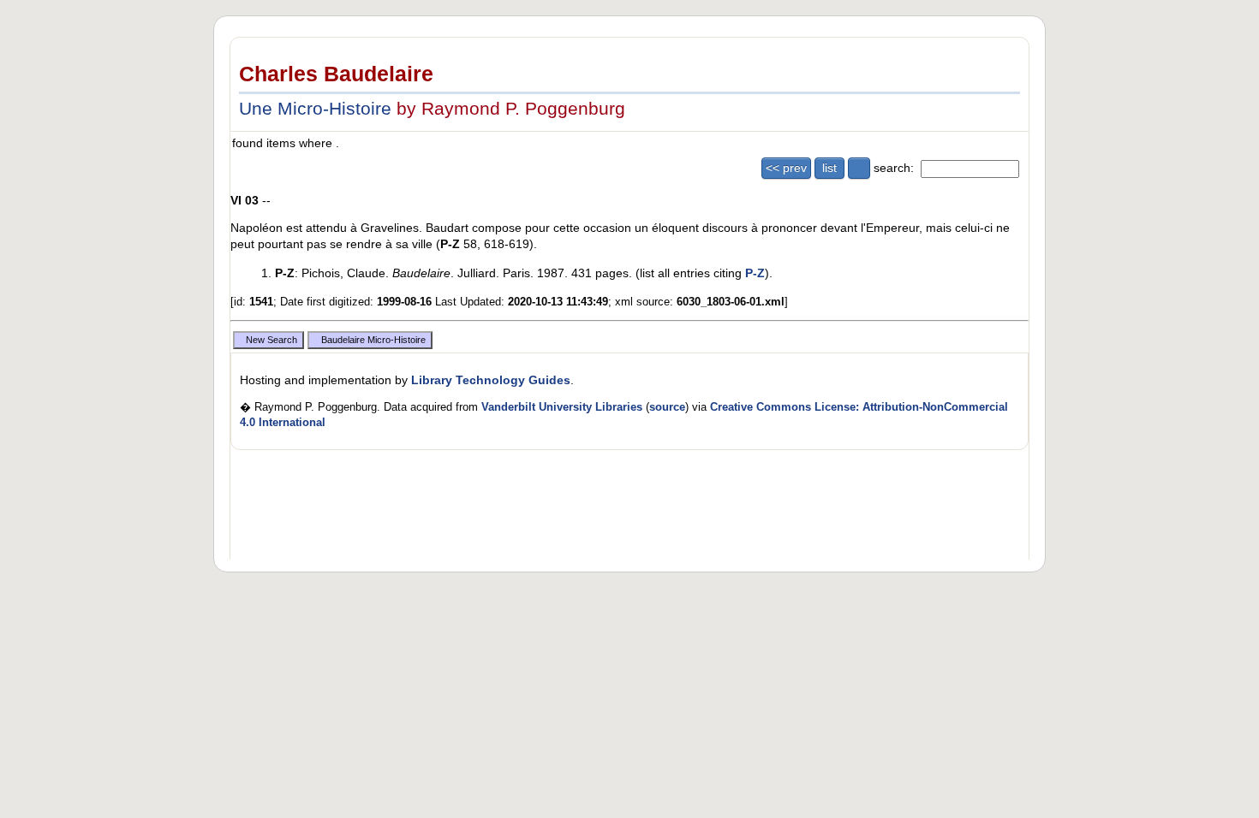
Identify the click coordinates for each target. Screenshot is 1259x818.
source (667, 406)
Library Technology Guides (490, 380)
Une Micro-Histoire (315, 108)
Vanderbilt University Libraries (561, 406)
